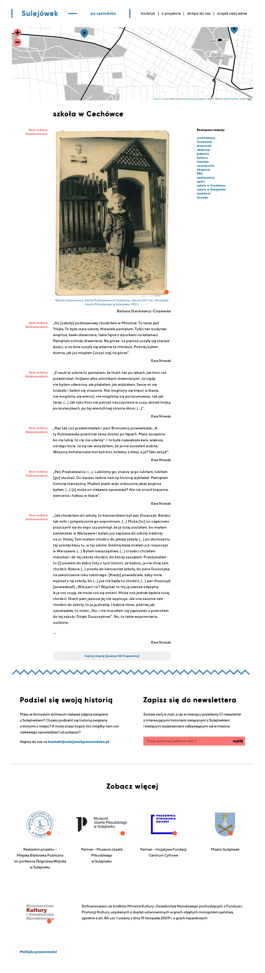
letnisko (203, 162)
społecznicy (206, 177)
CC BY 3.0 (209, 99)
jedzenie (203, 154)
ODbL (249, 99)
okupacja (203, 169)
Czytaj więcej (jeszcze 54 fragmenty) (112, 656)
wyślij (238, 741)
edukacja (203, 150)
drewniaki (204, 146)
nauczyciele (205, 166)
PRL (200, 173)
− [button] (17, 42)
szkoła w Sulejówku (211, 189)
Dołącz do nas (199, 13)
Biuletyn (148, 13)
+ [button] (17, 33)
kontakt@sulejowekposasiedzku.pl (78, 741)
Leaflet (156, 99)
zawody (202, 197)
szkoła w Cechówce (211, 185)
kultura (202, 158)
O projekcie (171, 13)
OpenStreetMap (231, 99)
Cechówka (204, 142)
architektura (206, 138)
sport (201, 181)
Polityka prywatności (38, 952)
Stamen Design (190, 99)
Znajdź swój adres (232, 13)
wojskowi (204, 193)
